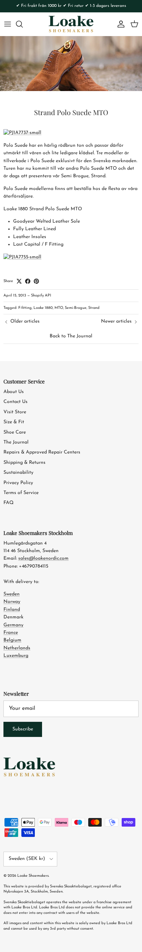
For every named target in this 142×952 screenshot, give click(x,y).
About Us (13, 391)
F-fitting (25, 308)
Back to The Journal (71, 336)
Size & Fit (13, 422)
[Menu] (7, 24)
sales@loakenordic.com (43, 558)
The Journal (16, 442)
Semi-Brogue (76, 308)
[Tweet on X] (19, 281)
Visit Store (14, 412)
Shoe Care (14, 432)
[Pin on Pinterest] (36, 281)
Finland (11, 609)
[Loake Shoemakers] (71, 24)
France (10, 632)
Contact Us (15, 401)
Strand (94, 308)
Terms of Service (21, 492)
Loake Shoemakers (33, 876)
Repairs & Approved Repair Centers (41, 452)
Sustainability (18, 472)
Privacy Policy (18, 482)
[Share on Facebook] (27, 281)
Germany (13, 625)
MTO (58, 308)
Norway (11, 601)
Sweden (11, 594)
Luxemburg (15, 655)
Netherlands (16, 648)
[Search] (22, 24)
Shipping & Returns (24, 462)
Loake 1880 (43, 308)
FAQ (8, 502)
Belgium (12, 640)
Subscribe (22, 729)
